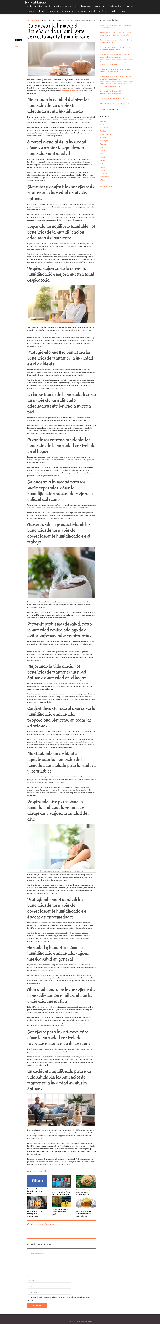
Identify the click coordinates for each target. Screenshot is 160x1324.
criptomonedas (67, 11)
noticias (102, 11)
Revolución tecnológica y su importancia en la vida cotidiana (115, 26)
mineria (92, 11)
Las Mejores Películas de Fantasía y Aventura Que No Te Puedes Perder (115, 70)
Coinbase (103, 131)
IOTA (102, 154)
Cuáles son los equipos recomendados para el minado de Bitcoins (84, 1192)
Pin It (16, 47)
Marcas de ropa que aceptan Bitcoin (112, 98)
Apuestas (31, 11)
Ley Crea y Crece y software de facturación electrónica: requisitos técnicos (115, 48)
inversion (81, 11)
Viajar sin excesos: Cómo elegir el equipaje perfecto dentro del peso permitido (61, 1192)
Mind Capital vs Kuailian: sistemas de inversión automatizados (84, 1214)
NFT (123, 11)
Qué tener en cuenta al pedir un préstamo (114, 103)
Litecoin (103, 157)
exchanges (104, 141)
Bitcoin (41, 11)
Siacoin (102, 170)
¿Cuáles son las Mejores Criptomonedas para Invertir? (60, 1212)
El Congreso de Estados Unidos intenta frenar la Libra (35, 1191)
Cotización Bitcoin (106, 186)
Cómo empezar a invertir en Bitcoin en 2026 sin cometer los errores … (116, 41)
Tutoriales (114, 11)
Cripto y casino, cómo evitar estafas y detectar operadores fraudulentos (116, 63)
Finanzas (103, 144)
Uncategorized (105, 177)
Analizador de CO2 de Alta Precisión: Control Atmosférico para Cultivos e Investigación (115, 34)
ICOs (101, 147)
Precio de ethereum (62, 7)
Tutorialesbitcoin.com (36, 2)
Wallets (102, 180)
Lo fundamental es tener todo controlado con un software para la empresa (115, 78)
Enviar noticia (115, 7)
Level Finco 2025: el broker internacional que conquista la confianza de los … (115, 56)
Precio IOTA (100, 7)
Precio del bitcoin (43, 7)
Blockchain (53, 11)
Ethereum (103, 137)
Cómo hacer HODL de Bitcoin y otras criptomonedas (34, 1214)
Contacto (129, 7)
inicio (29, 7)
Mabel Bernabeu (46, 1224)
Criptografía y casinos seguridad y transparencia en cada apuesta (111, 92)
